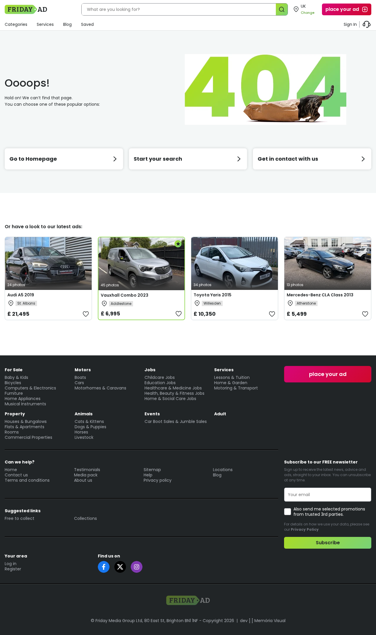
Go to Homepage (33, 158)
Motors (83, 369)
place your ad (342, 9)
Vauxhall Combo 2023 (124, 295)
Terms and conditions (27, 480)
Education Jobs (160, 382)
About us (83, 480)
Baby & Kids (16, 377)
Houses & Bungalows (26, 421)
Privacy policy (158, 480)
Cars (79, 382)
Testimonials (87, 470)
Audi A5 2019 (20, 295)
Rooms (12, 432)
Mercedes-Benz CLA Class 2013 (320, 295)
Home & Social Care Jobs (170, 398)
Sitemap (152, 470)
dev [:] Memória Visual (263, 621)
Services (45, 24)
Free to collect (19, 518)
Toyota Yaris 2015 (212, 295)
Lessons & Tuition (232, 377)
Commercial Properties (28, 437)
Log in (10, 564)
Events (152, 413)
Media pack (86, 475)
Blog (67, 24)
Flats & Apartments (24, 426)
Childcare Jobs (160, 377)
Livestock (84, 437)
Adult (220, 413)
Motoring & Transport (236, 388)
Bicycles (13, 382)
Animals (84, 413)
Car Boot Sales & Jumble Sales (176, 421)
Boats (80, 377)
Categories (16, 24)
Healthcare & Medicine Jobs (173, 388)
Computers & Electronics (30, 388)
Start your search (158, 158)
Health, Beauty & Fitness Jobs (174, 393)
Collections (85, 518)
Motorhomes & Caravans (100, 388)
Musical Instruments (25, 403)
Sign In (350, 24)
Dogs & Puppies (90, 426)
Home (11, 470)
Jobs (150, 369)
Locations (223, 470)
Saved (87, 24)
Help (148, 475)
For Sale (14, 369)
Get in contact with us (288, 158)
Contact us (16, 475)
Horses (81, 432)
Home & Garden (230, 382)
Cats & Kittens (89, 421)
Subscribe (328, 542)
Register (13, 569)
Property (15, 413)
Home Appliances (23, 398)
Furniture (14, 393)
